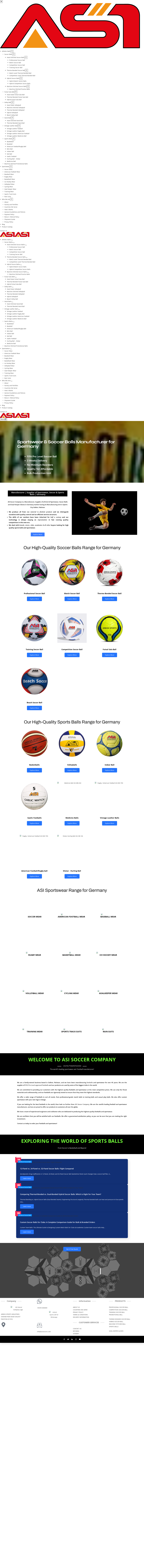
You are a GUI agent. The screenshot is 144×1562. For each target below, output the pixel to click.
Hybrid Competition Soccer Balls (19, 269)
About (6, 383)
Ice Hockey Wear (9, 363)
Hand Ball (7, 301)
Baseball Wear (9, 356)
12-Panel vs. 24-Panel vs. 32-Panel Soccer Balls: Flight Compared (47, 1168)
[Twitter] (68, 1339)
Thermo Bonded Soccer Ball (16, 257)
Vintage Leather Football (15, 311)
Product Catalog (7, 408)
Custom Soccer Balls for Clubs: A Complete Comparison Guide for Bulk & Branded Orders (57, 1222)
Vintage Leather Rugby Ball (15, 314)
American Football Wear (12, 353)
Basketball (10, 324)
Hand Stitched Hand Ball (15, 304)
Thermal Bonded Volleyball (15, 294)
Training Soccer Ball (15, 254)
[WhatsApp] (2, 782)
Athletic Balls (6, 239)
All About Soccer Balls (25, 1162)
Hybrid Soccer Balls (13, 264)
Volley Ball (7, 287)
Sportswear (5, 348)
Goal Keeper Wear (10, 371)
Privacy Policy (8, 403)
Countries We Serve (10, 388)
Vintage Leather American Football (18, 316)
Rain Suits (7, 378)
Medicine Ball (11, 343)
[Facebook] (64, 1339)
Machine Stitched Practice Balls (19, 274)
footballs (90, 1082)
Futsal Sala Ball (9, 277)
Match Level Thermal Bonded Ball (20, 259)
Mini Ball (10, 331)
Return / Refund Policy (11, 398)
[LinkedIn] (72, 1339)
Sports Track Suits (10, 376)
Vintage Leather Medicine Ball (16, 319)
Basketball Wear (9, 361)
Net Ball (9, 336)
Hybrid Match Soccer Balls (17, 267)
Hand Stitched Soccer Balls (15, 245)
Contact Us (3, 412)
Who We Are (6, 381)
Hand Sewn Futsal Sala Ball (16, 279)
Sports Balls (8, 321)
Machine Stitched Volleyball (16, 291)
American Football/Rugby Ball (16, 329)
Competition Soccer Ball (17, 252)
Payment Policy (9, 395)
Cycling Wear (8, 368)
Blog (3, 405)
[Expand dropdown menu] (14, 242)
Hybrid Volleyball (12, 296)
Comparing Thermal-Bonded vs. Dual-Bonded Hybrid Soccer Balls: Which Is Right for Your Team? (60, 1194)
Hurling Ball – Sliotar (13, 341)
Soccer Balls (8, 242)
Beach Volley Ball (12, 299)
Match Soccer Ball (15, 249)
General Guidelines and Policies (14, 393)
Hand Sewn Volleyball (14, 289)
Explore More (34, 599)
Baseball (9, 326)
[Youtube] (79, 1339)
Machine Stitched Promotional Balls (16, 346)
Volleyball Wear (9, 366)
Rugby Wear (8, 358)
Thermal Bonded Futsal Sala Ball (17, 282)
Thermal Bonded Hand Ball (16, 306)
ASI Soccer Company (82, 1104)
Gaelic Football (11, 338)
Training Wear (9, 373)
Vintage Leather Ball (11, 309)
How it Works (8, 390)
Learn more (27, 1178)
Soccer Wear (8, 351)
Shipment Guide (9, 400)
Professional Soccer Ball (17, 247)
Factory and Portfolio (11, 385)
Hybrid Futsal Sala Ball (14, 284)
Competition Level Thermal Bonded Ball (22, 262)
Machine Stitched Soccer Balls (17, 272)
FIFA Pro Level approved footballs (36, 1085)
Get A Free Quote (72, 1249)
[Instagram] (75, 1339)
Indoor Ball (10, 333)
